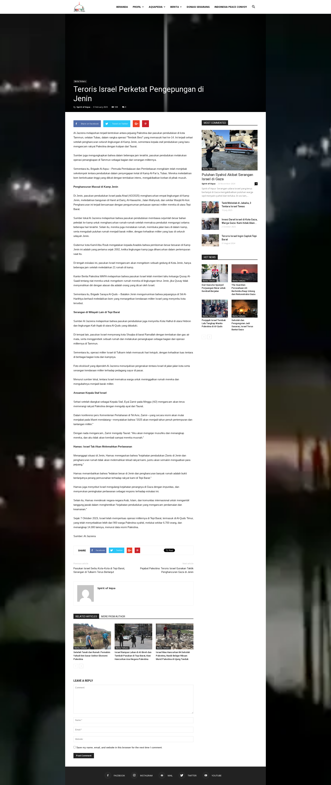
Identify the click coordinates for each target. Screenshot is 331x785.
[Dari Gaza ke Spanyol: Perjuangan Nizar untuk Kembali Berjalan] (215, 273)
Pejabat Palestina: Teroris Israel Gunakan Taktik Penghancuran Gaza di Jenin (166, 570)
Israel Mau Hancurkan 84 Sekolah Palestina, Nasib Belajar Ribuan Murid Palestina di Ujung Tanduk (173, 655)
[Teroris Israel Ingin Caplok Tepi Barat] (210, 240)
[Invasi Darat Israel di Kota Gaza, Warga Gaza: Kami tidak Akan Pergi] (210, 224)
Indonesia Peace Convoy (230, 6)
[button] (253, 4)
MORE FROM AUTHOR (113, 616)
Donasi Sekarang (198, 6)
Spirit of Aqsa (83, 107)
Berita (174, 6)
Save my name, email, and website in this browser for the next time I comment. (119, 747)
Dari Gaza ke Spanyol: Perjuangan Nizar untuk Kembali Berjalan (213, 288)
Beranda (122, 6)
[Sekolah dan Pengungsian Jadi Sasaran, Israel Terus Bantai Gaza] (245, 309)
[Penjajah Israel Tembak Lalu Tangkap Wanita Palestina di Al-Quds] (215, 309)
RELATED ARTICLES (86, 616)
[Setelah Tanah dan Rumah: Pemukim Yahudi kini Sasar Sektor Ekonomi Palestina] (92, 636)
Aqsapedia (156, 6)
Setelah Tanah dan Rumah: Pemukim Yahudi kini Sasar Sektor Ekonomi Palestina (91, 655)
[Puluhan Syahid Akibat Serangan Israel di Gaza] (230, 150)
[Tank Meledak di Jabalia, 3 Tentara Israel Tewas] (210, 207)
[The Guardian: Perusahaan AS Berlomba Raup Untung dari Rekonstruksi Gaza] (245, 273)
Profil (137, 6)
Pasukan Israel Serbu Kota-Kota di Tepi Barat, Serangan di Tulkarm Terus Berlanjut (99, 570)
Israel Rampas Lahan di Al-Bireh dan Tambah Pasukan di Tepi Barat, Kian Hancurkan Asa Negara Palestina (133, 655)
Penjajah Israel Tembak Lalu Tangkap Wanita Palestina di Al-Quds (214, 323)
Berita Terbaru (80, 81)
